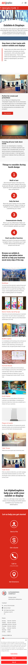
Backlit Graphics (6, 339)
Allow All (14, 662)
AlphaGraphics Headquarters (15, 599)
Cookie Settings (14, 653)
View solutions (7, 113)
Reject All (14, 658)
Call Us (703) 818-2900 (9, 605)
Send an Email (7, 608)
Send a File (14, 532)
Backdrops (5, 283)
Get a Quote (14, 548)
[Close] (26, 640)
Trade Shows (6, 470)
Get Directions (14, 582)
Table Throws (6, 448)
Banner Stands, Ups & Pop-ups (11, 312)
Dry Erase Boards (7, 366)
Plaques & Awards (7, 423)
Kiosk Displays (6, 396)
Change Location (12, 597)
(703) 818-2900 (14, 566)
